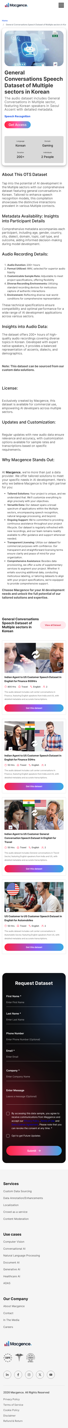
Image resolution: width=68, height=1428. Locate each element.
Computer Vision (13, 1241)
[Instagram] (29, 1375)
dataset (52, 542)
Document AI (11, 1262)
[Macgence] (18, 1343)
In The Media (11, 1320)
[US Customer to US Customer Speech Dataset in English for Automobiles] (34, 897)
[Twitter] (40, 1375)
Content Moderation (16, 1218)
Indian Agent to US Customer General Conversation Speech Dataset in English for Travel (30, 838)
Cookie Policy (11, 1410)
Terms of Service (13, 1404)
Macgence (13, 472)
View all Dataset (53, 625)
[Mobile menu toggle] (61, 5)
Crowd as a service (15, 1211)
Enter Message (15, 1090)
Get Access (18, 125)
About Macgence (14, 1306)
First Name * (13, 996)
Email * (10, 1050)
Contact (8, 1313)
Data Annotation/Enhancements (23, 1198)
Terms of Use (47, 1120)
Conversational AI (14, 1248)
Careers (8, 1327)
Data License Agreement (25, 1124)
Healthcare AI (11, 1276)
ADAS (6, 1283)
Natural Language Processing (21, 1255)
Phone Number (15, 1033)
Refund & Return (13, 1421)
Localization (10, 1205)
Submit (34, 1150)
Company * (13, 1070)
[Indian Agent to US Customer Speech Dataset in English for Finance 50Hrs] (34, 736)
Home (5, 20)
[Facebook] (18, 1375)
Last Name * (13, 1013)
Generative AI (11, 1269)
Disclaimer (9, 1415)
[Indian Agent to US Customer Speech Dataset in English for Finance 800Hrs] (34, 657)
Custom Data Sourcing (17, 1191)
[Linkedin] (7, 1375)
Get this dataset (34, 708)
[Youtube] (51, 1375)
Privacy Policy (31, 1120)
